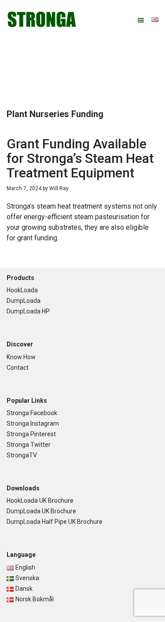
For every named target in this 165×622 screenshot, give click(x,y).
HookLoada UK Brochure (40, 500)
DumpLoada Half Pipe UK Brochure (55, 521)
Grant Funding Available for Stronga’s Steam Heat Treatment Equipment (80, 158)
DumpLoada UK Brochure (41, 511)
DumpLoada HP (28, 311)
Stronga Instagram (33, 423)
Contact (18, 367)
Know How (21, 357)
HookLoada (22, 290)
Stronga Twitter (29, 444)
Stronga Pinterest (31, 434)
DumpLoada (23, 300)
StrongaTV (22, 455)
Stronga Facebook (32, 412)
